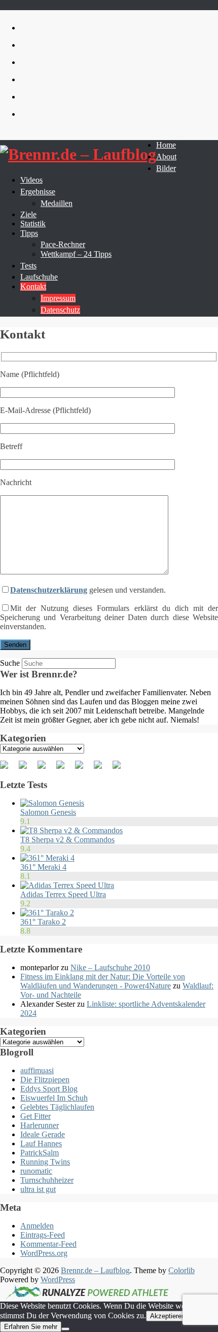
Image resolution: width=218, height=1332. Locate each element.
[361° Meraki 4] (47, 857)
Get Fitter (35, 1116)
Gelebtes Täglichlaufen (57, 1107)
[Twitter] (27, 769)
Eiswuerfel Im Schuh (54, 1098)
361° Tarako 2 (43, 921)
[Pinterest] (46, 769)
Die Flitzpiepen (44, 1079)
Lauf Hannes (41, 1143)
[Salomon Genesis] (52, 803)
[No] (65, 1328)
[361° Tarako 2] (47, 912)
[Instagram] (102, 769)
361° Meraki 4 (43, 867)
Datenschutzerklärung (48, 590)
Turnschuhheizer (47, 1180)
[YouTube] (83, 769)
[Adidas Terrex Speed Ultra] (67, 885)
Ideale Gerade (42, 1134)
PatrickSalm (39, 1152)
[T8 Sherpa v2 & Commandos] (71, 830)
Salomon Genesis (48, 812)
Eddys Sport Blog (49, 1088)
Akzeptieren (167, 1316)
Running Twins (45, 1161)
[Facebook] (8, 769)
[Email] (121, 769)
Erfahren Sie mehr (30, 1326)
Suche (10, 663)
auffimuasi (37, 1070)
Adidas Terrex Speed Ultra (63, 894)
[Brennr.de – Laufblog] (78, 154)
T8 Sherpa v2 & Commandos (67, 839)
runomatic (36, 1171)
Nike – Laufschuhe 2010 (110, 967)
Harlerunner (39, 1125)
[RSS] (64, 769)
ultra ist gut (38, 1189)
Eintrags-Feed (42, 1235)
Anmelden (37, 1225)
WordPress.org (43, 1253)
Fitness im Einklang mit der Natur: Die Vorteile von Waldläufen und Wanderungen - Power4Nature (102, 981)
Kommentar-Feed (48, 1244)
